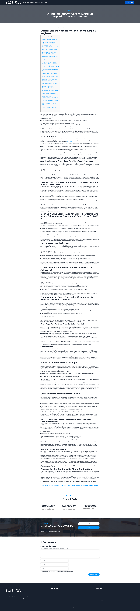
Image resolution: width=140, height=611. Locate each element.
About (28, 2)
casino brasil (69, 141)
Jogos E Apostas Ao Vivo (47, 72)
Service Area (37, 2)
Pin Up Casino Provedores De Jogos (49, 62)
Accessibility (82, 607)
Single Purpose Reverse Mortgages (103, 593)
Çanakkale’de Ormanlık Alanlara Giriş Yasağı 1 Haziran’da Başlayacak (48, 507)
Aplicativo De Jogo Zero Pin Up (48, 67)
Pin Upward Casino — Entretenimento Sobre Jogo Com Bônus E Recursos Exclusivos (49, 103)
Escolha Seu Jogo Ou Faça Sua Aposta (49, 73)
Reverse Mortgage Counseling (102, 600)
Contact (45, 2)
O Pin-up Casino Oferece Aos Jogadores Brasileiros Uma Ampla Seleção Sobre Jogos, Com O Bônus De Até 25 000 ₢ (50, 48)
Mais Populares (45, 38)
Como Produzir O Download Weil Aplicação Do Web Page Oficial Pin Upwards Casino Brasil (49, 44)
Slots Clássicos (45, 60)
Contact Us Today (129, 2)
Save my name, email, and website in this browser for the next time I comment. (57, 571)
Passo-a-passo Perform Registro (48, 50)
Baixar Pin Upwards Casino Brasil (48, 106)
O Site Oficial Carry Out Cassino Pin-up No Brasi (90, 506)
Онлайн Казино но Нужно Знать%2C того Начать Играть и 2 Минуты (69, 507)
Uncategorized (50, 509)
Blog (42, 2)
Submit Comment (94, 574)
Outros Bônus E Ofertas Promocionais (49, 63)
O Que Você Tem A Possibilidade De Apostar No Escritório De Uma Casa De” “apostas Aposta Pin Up (50, 95)
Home (24, 2)
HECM (97, 595)
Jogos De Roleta (45, 74)
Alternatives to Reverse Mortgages (103, 597)
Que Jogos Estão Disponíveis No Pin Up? (50, 100)
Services (32, 2)
